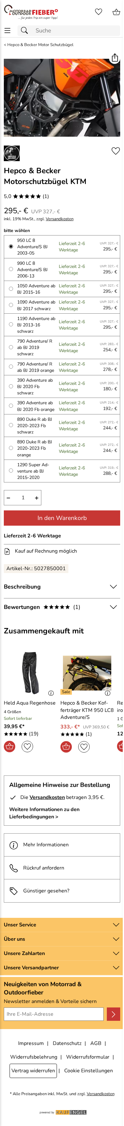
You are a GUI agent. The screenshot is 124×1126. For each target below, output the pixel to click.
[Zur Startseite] (31, 12)
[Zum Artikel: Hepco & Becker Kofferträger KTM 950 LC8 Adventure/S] (87, 673)
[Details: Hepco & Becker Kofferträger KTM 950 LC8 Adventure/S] (66, 692)
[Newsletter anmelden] (113, 1014)
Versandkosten (59, 219)
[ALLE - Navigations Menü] (7, 30)
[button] (114, 58)
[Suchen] (26, 30)
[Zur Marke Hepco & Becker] (12, 153)
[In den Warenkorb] (9, 746)
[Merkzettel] (98, 12)
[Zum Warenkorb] (116, 12)
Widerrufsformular (87, 1057)
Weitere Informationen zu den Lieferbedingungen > (44, 813)
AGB (95, 1043)
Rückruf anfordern (43, 867)
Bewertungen (42, 607)
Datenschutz (67, 1043)
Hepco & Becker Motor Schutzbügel (40, 45)
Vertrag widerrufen (33, 1070)
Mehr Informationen (46, 844)
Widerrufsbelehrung (33, 1057)
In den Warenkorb (62, 518)
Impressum (31, 1043)
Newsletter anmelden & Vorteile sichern (50, 1001)
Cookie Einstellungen (88, 1070)
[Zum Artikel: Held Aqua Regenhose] (30, 673)
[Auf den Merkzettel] (116, 151)
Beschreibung (22, 586)
